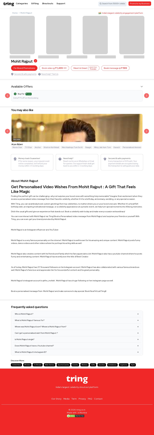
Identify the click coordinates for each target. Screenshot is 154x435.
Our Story (56, 398)
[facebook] (73, 393)
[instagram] (69, 393)
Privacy (82, 398)
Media (66, 398)
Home (15, 13)
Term (74, 398)
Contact (98, 398)
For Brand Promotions (24, 68)
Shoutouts (47, 3)
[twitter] (77, 393)
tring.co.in (80, 409)
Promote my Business (140, 3)
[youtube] (81, 393)
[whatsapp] (85, 393)
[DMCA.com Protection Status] (75, 416)
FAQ (90, 398)
